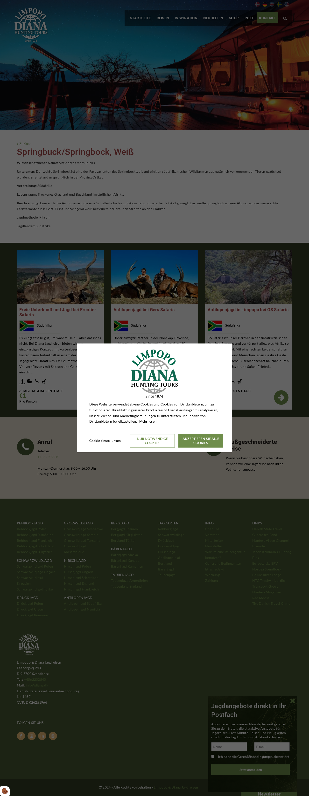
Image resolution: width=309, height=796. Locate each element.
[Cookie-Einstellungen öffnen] (5, 791)
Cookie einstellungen (105, 441)
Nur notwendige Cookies (152, 441)
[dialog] (154, 397)
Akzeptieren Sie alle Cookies (201, 441)
